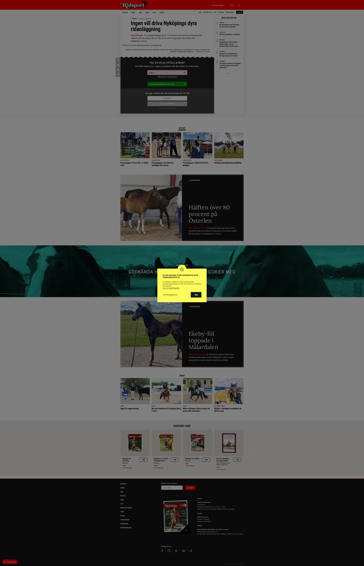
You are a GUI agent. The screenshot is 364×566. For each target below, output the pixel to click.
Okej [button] (196, 295)
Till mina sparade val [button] (170, 295)
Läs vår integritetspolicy (171, 288)
